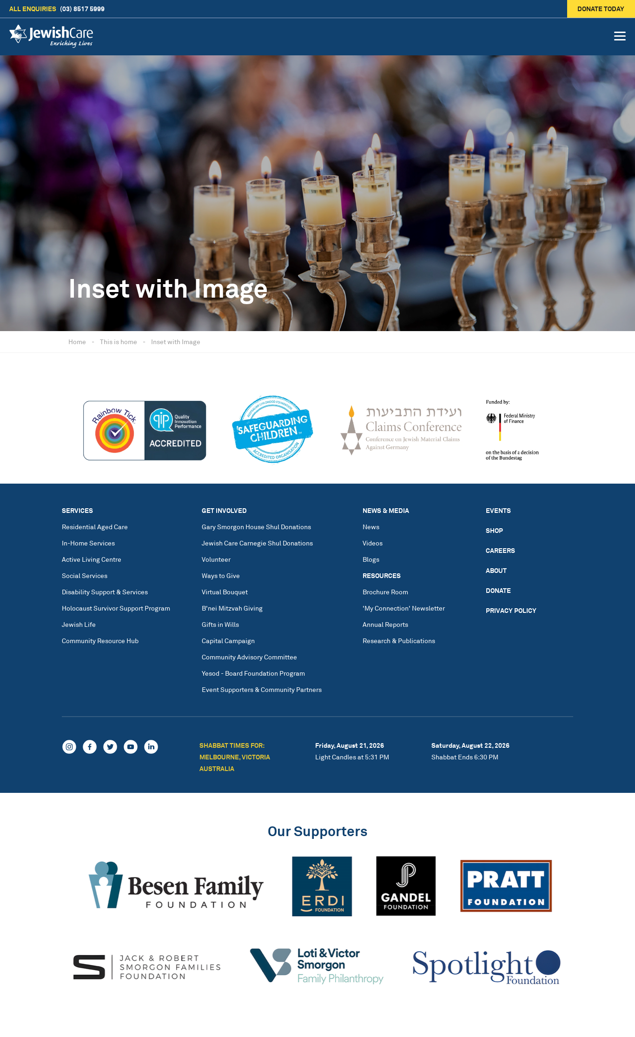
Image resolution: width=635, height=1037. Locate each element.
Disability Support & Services (105, 592)
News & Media (386, 510)
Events (498, 510)
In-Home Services (88, 543)
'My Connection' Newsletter (404, 608)
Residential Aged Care (95, 527)
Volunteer (216, 559)
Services (77, 510)
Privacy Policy (511, 610)
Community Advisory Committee (249, 657)
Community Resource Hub (100, 641)
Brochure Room (385, 592)
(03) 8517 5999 (57, 9)
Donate (498, 590)
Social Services (84, 575)
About (496, 570)
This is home (118, 342)
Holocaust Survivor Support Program (116, 608)
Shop (494, 530)
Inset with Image (175, 342)
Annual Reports (385, 624)
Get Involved (224, 510)
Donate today (601, 9)
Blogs (371, 559)
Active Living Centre (91, 559)
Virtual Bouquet (225, 592)
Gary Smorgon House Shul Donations (256, 527)
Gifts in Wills (220, 624)
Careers (500, 550)
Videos (373, 543)
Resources (382, 575)
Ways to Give (221, 575)
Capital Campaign (228, 641)
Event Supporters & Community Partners (262, 689)
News (371, 527)
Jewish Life (79, 624)
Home (77, 342)
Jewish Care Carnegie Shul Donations (257, 543)
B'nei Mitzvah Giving (232, 608)
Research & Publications (399, 641)
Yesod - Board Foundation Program (253, 673)
